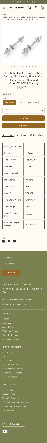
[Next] (43, 67)
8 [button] (32, 66)
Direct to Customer (10, 335)
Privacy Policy (8, 390)
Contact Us (7, 352)
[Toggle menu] (3, 7)
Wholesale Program (10, 331)
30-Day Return (36, 135)
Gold (21, 102)
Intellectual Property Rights (14, 406)
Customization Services (12, 369)
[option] (23, 43)
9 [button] (35, 66)
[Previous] (3, 67)
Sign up (11, 273)
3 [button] (17, 66)
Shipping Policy (9, 394)
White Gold (9, 102)
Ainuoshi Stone (9, 327)
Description (8, 135)
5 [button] (23, 66)
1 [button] (11, 66)
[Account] (36, 6)
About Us (6, 319)
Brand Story (7, 323)
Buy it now (23, 125)
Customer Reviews (10, 339)
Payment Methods (10, 364)
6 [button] (26, 66)
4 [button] (20, 66)
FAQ (4, 356)
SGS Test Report (9, 377)
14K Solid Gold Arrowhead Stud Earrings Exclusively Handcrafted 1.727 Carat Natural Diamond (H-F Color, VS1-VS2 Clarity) (23, 18)
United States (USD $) (12, 424)
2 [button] (14, 66)
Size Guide (21, 135)
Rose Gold (32, 102)
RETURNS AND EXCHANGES (15, 402)
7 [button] (29, 66)
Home (4, 14)
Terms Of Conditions (11, 398)
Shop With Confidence (12, 373)
